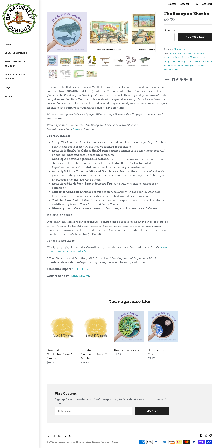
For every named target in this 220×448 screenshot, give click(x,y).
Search (51, 436)
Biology (172, 53)
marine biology (179, 61)
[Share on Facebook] (173, 79)
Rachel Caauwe (79, 275)
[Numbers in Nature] (129, 326)
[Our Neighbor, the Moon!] (163, 326)
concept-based (184, 53)
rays (198, 65)
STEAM (167, 69)
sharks (204, 65)
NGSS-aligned (187, 65)
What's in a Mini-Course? (15, 63)
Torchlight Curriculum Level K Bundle (93, 354)
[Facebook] (201, 436)
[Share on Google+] (186, 79)
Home (8, 44)
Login (172, 3)
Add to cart (195, 37)
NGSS (177, 65)
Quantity (170, 30)
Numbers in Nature (126, 350)
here (76, 129)
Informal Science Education (185, 57)
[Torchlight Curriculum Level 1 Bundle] (62, 326)
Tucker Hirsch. (82, 269)
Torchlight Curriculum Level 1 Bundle (59, 354)
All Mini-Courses (15, 53)
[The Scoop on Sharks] (67, 13)
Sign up (152, 411)
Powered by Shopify (110, 442)
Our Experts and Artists (15, 76)
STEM (175, 69)
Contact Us (65, 436)
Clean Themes (93, 442)
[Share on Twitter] (177, 79)
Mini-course (180, 49)
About (8, 96)
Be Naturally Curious (65, 442)
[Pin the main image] (181, 79)
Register (183, 3)
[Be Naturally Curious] (19, 18)
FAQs (7, 87)
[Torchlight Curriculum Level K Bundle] (95, 326)
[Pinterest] (210, 436)
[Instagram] (206, 436)
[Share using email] (191, 79)
